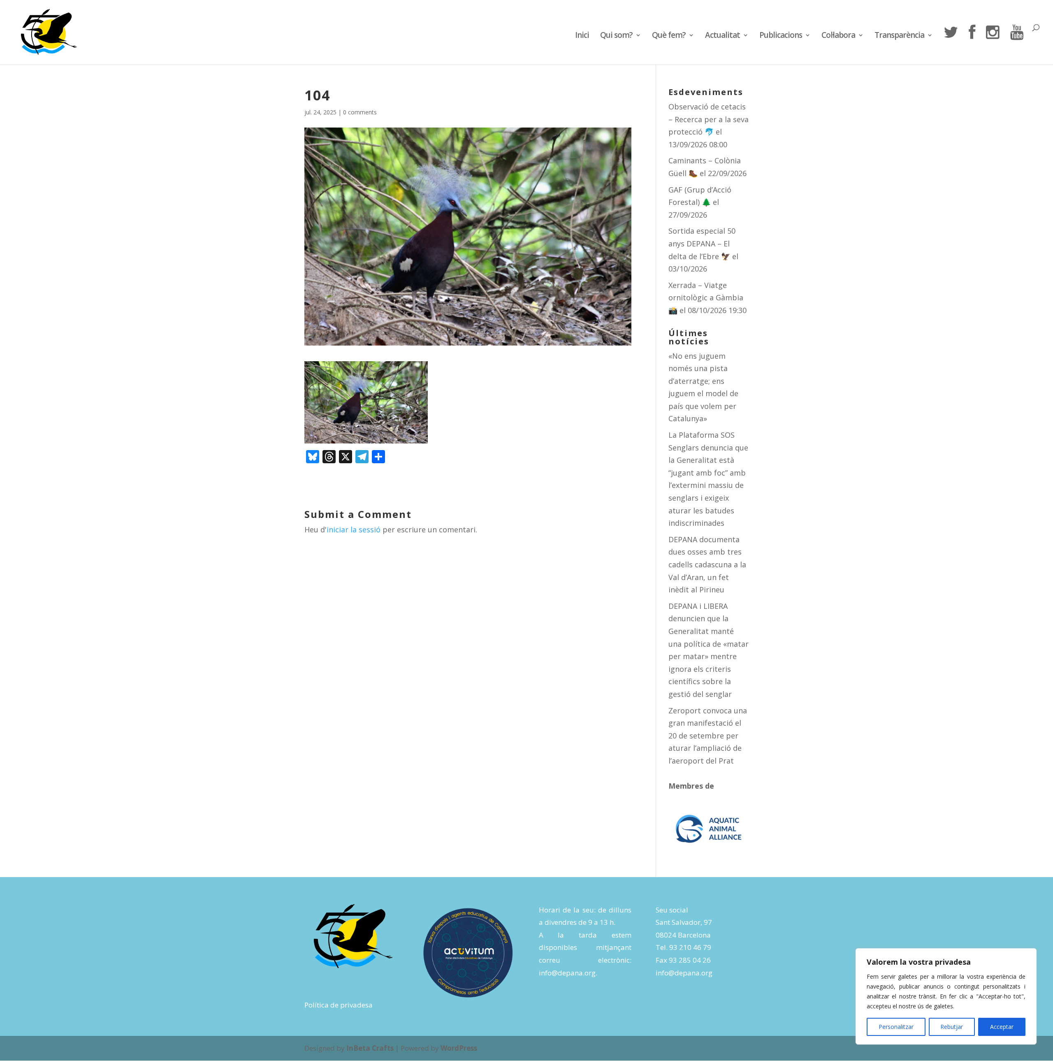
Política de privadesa (338, 1005)
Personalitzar (896, 1027)
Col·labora (838, 36)
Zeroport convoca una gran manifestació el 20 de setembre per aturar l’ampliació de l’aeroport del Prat (707, 736)
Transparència (899, 36)
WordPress (459, 1048)
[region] (946, 996)
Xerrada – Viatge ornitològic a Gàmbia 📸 (705, 297)
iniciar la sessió (353, 529)
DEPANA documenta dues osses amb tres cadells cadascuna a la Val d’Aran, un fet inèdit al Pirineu (707, 564)
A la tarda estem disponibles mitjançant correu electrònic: (585, 947)
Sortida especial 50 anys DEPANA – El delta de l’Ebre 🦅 (701, 243)
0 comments (360, 112)
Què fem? (669, 36)
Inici (582, 36)
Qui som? (616, 36)
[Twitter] (951, 44)
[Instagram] (992, 44)
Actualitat (722, 36)
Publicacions (780, 36)
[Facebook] (972, 44)
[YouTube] (1016, 44)
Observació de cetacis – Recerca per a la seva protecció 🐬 (708, 119)
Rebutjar (951, 1027)
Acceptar (1002, 1027)
